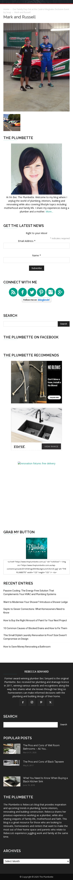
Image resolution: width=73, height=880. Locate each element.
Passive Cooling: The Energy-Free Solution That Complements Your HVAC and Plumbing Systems (29, 592)
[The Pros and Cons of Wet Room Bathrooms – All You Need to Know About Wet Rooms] (11, 749)
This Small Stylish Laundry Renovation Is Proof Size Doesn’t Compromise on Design (35, 637)
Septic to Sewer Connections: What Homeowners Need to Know (34, 611)
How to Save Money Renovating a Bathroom (27, 646)
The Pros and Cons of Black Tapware (43, 761)
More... (49, 211)
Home (6, 9)
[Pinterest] (41, 702)
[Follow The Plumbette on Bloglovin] (36, 301)
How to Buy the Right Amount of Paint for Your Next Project (35, 620)
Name (36, 255)
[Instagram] (32, 702)
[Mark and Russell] (36, 110)
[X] (50, 702)
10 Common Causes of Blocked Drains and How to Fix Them (35, 628)
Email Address (26, 241)
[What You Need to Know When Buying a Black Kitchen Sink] (11, 781)
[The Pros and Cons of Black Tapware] (11, 763)
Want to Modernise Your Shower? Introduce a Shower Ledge (35, 602)
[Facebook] (22, 702)
